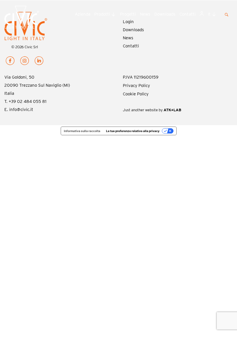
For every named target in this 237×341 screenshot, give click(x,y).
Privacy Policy (136, 85)
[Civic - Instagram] (24, 61)
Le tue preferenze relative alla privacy (133, 131)
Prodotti (102, 14)
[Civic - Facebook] (10, 61)
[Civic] (29, 18)
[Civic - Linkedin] (39, 61)
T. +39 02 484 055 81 (25, 101)
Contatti (187, 14)
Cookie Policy (136, 94)
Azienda (82, 14)
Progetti (128, 14)
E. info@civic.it (18, 109)
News (145, 14)
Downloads (164, 14)
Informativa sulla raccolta (82, 131)
